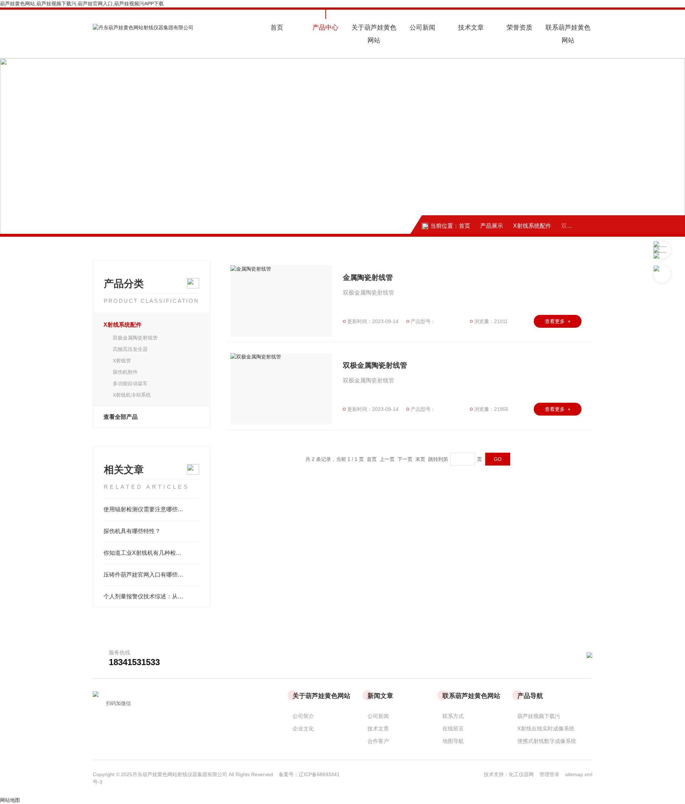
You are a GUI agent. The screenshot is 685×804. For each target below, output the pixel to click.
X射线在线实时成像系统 (545, 728)
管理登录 (549, 774)
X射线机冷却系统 (132, 395)
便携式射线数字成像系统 (546, 741)
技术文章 (471, 27)
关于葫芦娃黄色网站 (373, 34)
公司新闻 (422, 27)
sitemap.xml (578, 774)
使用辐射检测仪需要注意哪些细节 (146, 509)
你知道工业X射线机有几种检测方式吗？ (151, 553)
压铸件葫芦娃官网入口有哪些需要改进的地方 (151, 575)
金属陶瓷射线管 (368, 277)
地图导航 (453, 741)
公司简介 (303, 716)
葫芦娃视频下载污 (538, 716)
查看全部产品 (120, 417)
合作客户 (378, 741)
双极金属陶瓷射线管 (135, 338)
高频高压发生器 (130, 349)
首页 (276, 27)
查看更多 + (557, 321)
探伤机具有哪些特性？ (132, 531)
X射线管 (122, 360)
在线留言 (453, 728)
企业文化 (303, 728)
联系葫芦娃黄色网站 (568, 34)
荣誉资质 (519, 27)
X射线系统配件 (532, 226)
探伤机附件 (125, 372)
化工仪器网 (524, 774)
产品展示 (491, 226)
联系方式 (453, 716)
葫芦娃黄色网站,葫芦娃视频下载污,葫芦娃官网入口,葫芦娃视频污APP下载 (82, 3)
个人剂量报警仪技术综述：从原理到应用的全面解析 (151, 596)
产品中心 (325, 27)
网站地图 (10, 800)
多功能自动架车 (130, 383)
